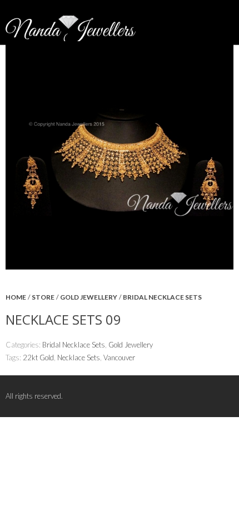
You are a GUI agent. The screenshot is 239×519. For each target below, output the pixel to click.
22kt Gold (38, 357)
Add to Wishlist (219, 305)
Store (43, 297)
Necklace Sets (78, 357)
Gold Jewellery (88, 297)
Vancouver (119, 357)
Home (16, 297)
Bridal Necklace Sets (162, 297)
